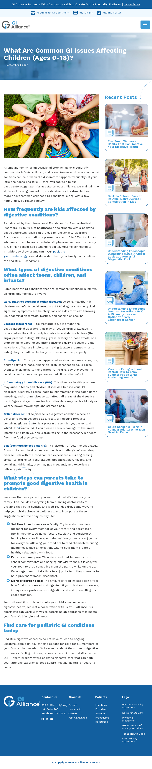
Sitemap (95, 762)
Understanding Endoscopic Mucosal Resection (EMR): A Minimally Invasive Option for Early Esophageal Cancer (126, 314)
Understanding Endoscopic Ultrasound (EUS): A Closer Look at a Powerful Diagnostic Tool (126, 255)
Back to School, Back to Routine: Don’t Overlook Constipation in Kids (125, 198)
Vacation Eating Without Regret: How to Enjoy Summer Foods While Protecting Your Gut (125, 373)
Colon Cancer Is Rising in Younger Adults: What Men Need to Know (126, 429)
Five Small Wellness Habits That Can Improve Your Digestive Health (125, 144)
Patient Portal (111, 12)
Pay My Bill (86, 12)
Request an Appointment (53, 12)
